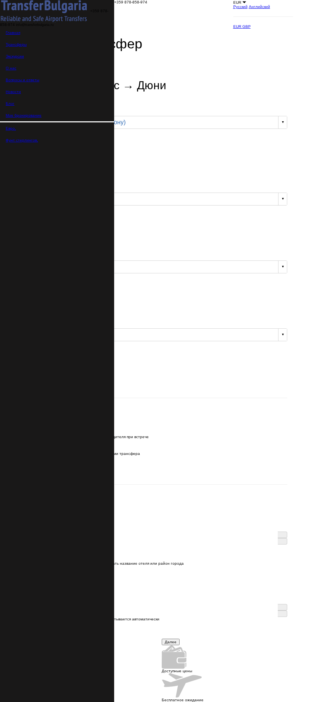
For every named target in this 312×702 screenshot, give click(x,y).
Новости (13, 92)
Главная (13, 33)
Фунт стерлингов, (22, 140)
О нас (11, 68)
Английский (259, 7)
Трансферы (16, 44)
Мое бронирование (23, 115)
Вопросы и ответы (22, 80)
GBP (246, 26)
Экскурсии (15, 56)
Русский (240, 7)
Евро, (11, 128)
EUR (237, 26)
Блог (10, 103)
